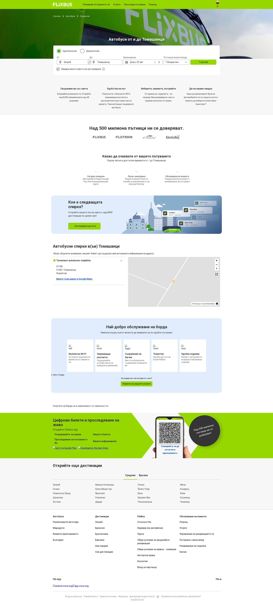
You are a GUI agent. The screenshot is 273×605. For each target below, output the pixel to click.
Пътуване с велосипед (192, 540)
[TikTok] (220, 586)
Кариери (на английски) (150, 528)
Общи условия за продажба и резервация (153, 542)
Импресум (123, 596)
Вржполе (100, 493)
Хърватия (85, 16)
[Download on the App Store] (81, 586)
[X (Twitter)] (219, 586)
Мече (183, 484)
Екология (142, 561)
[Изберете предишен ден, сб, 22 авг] (155, 62)
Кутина (57, 501)
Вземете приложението (65, 534)
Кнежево (100, 497)
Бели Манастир (103, 489)
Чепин (141, 484)
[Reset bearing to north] (217, 269)
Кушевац (185, 497)
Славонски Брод (61, 493)
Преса (140, 534)
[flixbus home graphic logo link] (62, 4)
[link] (136, 215)
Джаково (58, 497)
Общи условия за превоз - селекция (156, 549)
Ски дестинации (104, 552)
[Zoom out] (217, 265)
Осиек (56, 489)
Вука (140, 493)
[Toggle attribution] (217, 303)
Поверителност (91, 596)
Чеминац (185, 501)
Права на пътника (108, 596)
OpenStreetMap (208, 303)
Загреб (56, 484)
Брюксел (100, 528)
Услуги (183, 528)
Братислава (101, 534)
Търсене (203, 62)
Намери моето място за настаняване (81, 69)
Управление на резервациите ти (197, 534)
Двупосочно (92, 51)
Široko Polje (144, 489)
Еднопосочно (70, 51)
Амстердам (101, 546)
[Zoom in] (217, 260)
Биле (182, 493)
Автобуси (70, 16)
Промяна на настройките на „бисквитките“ (181, 596)
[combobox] (76, 62)
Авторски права (146, 555)
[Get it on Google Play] (63, 586)
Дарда (98, 501)
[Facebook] (216, 586)
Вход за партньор (147, 567)
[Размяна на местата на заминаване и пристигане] (89, 62)
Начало (57, 16)
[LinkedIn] (218, 586)
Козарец (184, 489)
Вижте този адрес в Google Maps (74, 279)
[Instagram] (217, 586)
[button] (89, 260)
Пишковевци (145, 501)
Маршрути (58, 528)
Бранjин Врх (144, 497)
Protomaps (196, 303)
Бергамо (99, 540)
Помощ (184, 522)
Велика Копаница (104, 484)
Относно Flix (144, 522)
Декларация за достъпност (142, 596)
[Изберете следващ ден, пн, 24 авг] (159, 62)
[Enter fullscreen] (217, 274)
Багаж (183, 552)
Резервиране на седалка (193, 546)
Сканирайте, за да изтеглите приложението (170, 449)
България (58, 540)
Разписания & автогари (65, 522)
